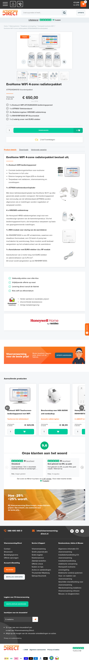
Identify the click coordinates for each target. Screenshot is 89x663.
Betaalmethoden (26, 658)
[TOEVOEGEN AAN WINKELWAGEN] (20, 431)
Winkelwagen (83, 3)
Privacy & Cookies (53, 650)
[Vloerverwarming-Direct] (14, 13)
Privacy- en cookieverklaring (12, 638)
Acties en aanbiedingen (41, 570)
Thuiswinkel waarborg (57, 658)
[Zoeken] (64, 12)
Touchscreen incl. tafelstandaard (17, 419)
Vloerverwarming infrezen (68, 591)
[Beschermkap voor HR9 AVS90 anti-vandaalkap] (54, 395)
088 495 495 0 (15, 530)
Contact (7, 549)
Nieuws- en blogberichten (68, 594)
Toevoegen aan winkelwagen (24, 431)
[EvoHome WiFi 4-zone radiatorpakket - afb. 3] (43, 76)
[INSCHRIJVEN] (35, 619)
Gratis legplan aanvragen (16, 604)
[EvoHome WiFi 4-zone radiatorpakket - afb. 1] (44, 50)
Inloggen (9, 570)
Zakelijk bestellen (39, 561)
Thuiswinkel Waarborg (41, 573)
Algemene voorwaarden (38, 650)
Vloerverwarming (39, 549)
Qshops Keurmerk (39, 576)
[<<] (7, 407)
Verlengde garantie (39, 150)
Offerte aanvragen (81, 14)
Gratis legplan (37, 555)
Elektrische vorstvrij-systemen (70, 573)
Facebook (72, 531)
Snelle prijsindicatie (40, 552)
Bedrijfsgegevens (11, 555)
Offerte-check (37, 564)
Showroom (8, 552)
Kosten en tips (37, 567)
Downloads (23, 150)
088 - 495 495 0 (20, 4)
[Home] (5, 4)
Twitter (82, 531)
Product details (10, 150)
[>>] (81, 407)
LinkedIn (77, 531)
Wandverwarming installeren (69, 588)
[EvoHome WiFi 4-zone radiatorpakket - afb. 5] (64, 76)
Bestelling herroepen (14, 577)
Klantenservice (38, 558)
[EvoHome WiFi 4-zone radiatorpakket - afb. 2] (32, 76)
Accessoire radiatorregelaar (50, 419)
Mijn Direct (13, 4)
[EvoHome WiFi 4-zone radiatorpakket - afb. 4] (53, 76)
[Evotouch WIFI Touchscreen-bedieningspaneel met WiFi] (20, 395)
